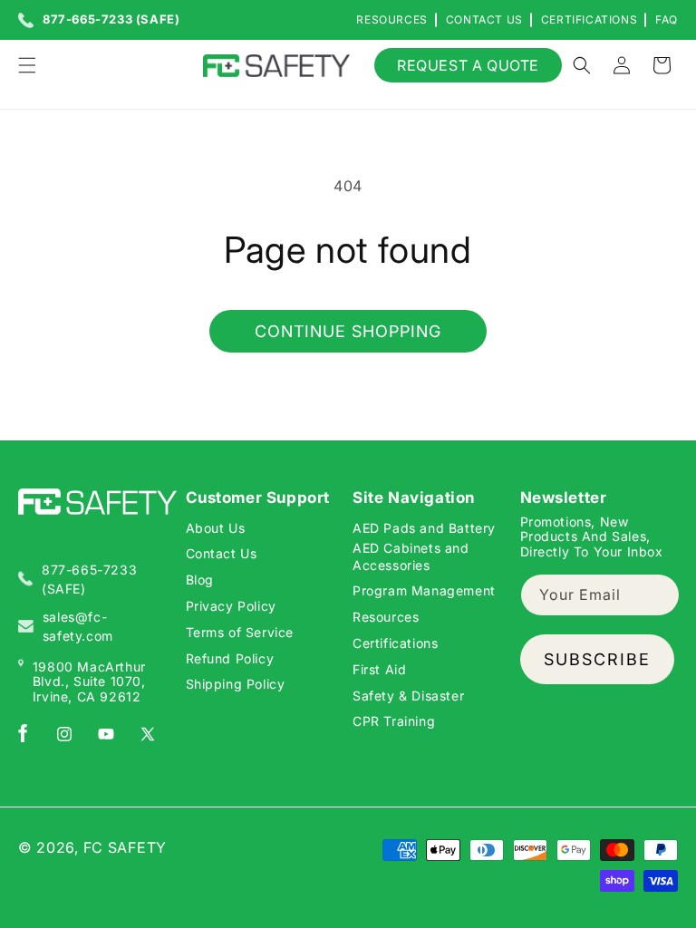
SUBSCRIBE (597, 659)
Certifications (589, 19)
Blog (200, 579)
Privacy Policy (231, 606)
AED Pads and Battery (424, 528)
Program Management (424, 590)
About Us (216, 528)
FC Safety (125, 847)
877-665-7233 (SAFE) (111, 20)
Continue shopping (348, 331)
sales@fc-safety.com (78, 626)
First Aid (379, 669)
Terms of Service (240, 632)
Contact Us (484, 19)
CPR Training (394, 721)
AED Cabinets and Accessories (411, 556)
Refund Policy (230, 658)
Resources (391, 19)
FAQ (666, 19)
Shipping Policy (235, 683)
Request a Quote (468, 65)
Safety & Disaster (408, 695)
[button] (27, 65)
